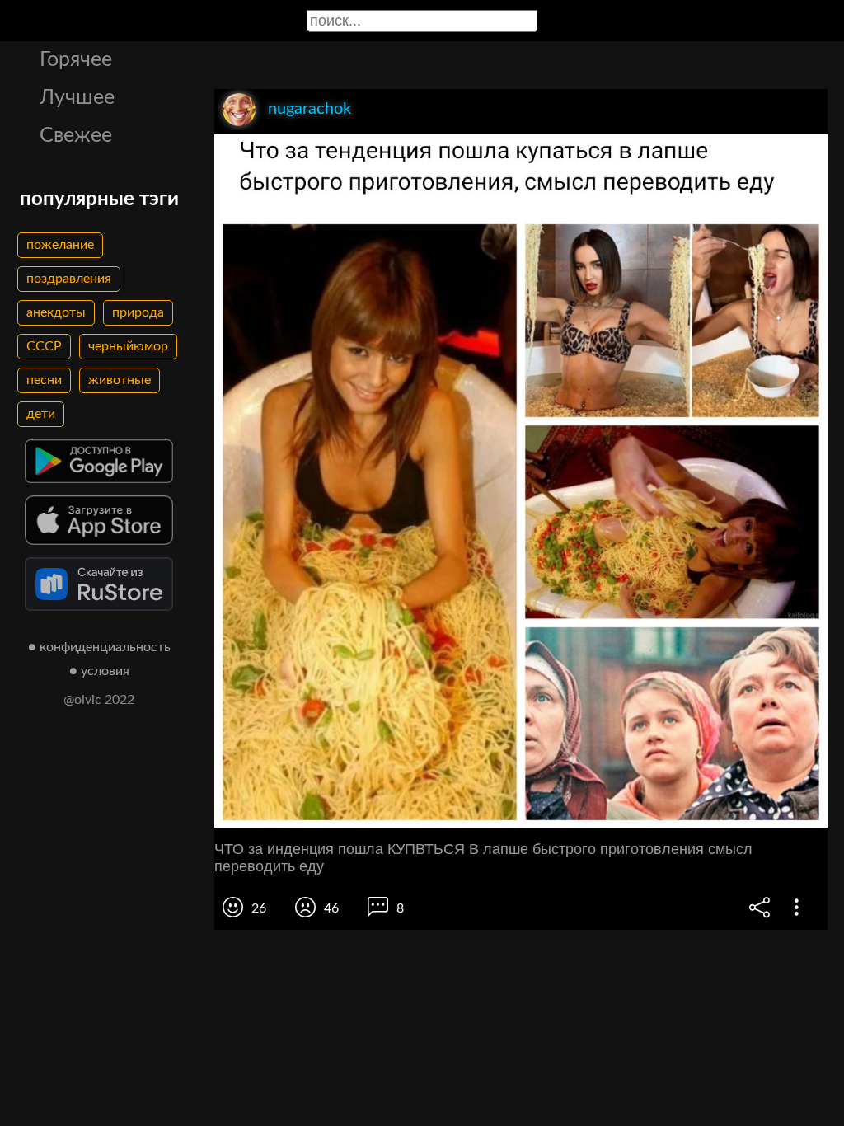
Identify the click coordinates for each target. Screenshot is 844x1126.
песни (44, 380)
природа (138, 312)
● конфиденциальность (99, 647)
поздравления (68, 278)
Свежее (76, 135)
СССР (44, 346)
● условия (99, 671)
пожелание (60, 244)
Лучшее (77, 97)
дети (40, 413)
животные (119, 380)
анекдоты (56, 312)
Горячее (76, 59)
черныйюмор (128, 346)
